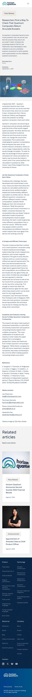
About (19, 626)
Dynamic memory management (7, 594)
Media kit (5, 643)
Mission (19, 630)
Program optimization (6, 581)
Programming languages (6, 604)
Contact (19, 653)
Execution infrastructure (21, 585)
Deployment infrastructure (21, 579)
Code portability (7, 575)
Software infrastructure (21, 567)
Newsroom (5, 626)
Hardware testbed (22, 602)
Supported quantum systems (23, 597)
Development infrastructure (21, 573)
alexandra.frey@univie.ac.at (12, 415)
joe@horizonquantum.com (11, 396)
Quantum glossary (7, 647)
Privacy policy (8, 686)
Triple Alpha (5, 567)
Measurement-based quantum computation (8, 587)
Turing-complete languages (7, 610)
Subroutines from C (8, 571)
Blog (3, 634)
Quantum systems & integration (23, 591)
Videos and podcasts (8, 639)
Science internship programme (22, 644)
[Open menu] (28, 3)
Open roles (20, 639)
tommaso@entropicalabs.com (13, 402)
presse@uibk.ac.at (8, 408)
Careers (19, 634)
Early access (5, 615)
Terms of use (18, 686)
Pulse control (6, 599)
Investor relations (22, 649)
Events (4, 630)
